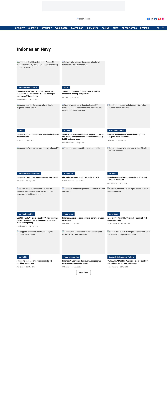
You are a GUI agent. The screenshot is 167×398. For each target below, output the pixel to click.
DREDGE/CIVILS (129, 28)
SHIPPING (33, 28)
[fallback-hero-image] (38, 73)
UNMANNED (92, 28)
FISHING (105, 28)
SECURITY (20, 28)
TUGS (115, 28)
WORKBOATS (61, 28)
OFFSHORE (46, 28)
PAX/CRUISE (77, 28)
